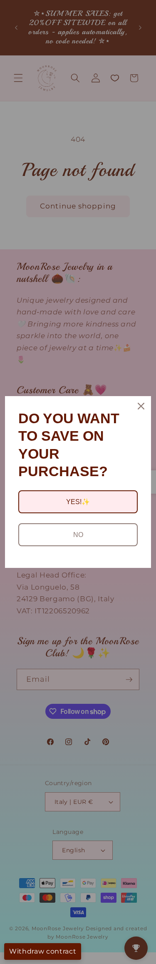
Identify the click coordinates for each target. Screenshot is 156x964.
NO (78, 534)
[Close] (141, 406)
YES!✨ (78, 501)
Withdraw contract (42, 951)
